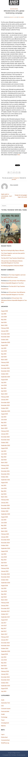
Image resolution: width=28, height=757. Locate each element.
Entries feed (4, 737)
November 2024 (5, 371)
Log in (2, 734)
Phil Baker (21, 17)
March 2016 (4, 668)
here (19, 154)
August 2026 (4, 311)
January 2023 (4, 434)
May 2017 (3, 628)
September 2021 (5, 479)
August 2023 (4, 414)
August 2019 (4, 551)
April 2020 (4, 528)
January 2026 (4, 331)
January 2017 (4, 640)
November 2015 (5, 680)
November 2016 (5, 645)
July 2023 (3, 416)
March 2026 (4, 325)
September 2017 (5, 617)
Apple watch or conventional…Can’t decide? (6, 196)
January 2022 (4, 468)
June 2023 (4, 419)
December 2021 (5, 471)
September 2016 (5, 651)
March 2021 (4, 497)
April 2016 (4, 665)
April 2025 (4, 356)
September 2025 (5, 342)
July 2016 (3, 657)
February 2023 (5, 431)
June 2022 (4, 454)
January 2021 (4, 502)
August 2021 (4, 482)
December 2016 (5, 642)
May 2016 (3, 662)
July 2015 (3, 691)
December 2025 (5, 334)
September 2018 (5, 582)
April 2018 (4, 597)
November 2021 (5, 474)
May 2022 (3, 456)
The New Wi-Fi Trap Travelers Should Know (12, 258)
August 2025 (4, 345)
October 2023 (4, 408)
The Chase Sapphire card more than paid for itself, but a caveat (13, 254)
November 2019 (5, 542)
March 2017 (4, 634)
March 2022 (4, 462)
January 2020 (4, 537)
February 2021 (5, 499)
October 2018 (4, 579)
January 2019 (4, 571)
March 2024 (4, 394)
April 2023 (4, 425)
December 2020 (5, 505)
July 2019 (3, 554)
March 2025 (4, 359)
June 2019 (4, 557)
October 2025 (4, 339)
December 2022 (5, 436)
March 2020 (4, 531)
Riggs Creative (16, 752)
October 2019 (4, 545)
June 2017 (4, 625)
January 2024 (4, 399)
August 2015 (4, 688)
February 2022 (5, 465)
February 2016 (5, 671)
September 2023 (5, 411)
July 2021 (3, 485)
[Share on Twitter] (14, 172)
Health (3, 714)
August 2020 (4, 517)
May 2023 (3, 422)
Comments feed (5, 740)
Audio (2, 700)
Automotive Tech (5, 703)
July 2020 (3, 519)
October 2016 (4, 648)
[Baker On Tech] (14, 2)
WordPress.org (5, 743)
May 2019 (3, 559)
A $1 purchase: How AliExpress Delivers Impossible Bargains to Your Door (11, 261)
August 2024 (4, 379)
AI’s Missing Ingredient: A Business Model (12, 265)
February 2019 (5, 568)
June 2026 (4, 316)
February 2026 (5, 328)
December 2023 (5, 402)
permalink (14, 179)
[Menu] (2, 2)
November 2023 (5, 405)
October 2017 (4, 614)
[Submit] (25, 205)
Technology (4, 717)
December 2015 (5, 677)
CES (2, 705)
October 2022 (4, 442)
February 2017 (5, 637)
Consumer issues (5, 708)
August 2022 (4, 448)
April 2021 (4, 494)
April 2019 (4, 562)
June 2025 (4, 351)
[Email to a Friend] (16, 172)
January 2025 (4, 365)
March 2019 (4, 565)
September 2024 (5, 376)
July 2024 (3, 382)
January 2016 (4, 674)
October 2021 (4, 476)
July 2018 (3, 588)
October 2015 (4, 682)
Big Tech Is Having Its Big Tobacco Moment (12, 250)
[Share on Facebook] (11, 172)
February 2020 (5, 534)
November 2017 (5, 611)
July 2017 (3, 622)
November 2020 (5, 508)
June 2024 (4, 385)
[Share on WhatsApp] (8, 172)
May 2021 (3, 491)
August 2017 (4, 620)
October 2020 (4, 511)
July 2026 (3, 313)
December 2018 (5, 574)
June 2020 (4, 522)
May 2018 (3, 594)
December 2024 (5, 368)
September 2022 (5, 445)
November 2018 (5, 577)
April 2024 (4, 391)
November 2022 (5, 439)
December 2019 (5, 539)
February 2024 (5, 396)
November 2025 (5, 336)
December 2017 (5, 608)
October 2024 (4, 374)
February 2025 (5, 362)
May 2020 (3, 525)
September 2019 (5, 548)
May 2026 (3, 319)
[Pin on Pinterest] (19, 172)
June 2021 (4, 488)
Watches (3, 725)
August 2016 (4, 654)
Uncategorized (14, 8)
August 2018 (4, 585)
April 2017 (4, 631)
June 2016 (4, 660)
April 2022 (4, 459)
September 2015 (5, 685)
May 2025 (3, 354)
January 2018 (4, 605)
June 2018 (4, 591)
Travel (2, 720)
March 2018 (4, 600)
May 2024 (3, 388)
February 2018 (5, 602)
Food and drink (5, 711)
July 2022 (3, 451)
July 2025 (3, 348)
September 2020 (5, 514)
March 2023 (4, 428)
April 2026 (4, 322)
